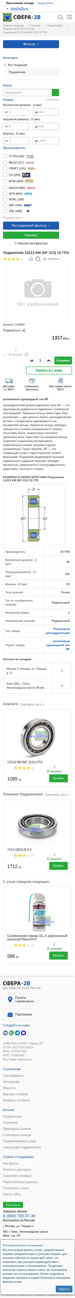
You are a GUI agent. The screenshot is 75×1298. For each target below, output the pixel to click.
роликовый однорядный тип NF (58, 645)
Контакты (13, 1205)
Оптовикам (11, 1082)
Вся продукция (17, 64)
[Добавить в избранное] (38, 259)
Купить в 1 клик (49, 370)
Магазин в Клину (15, 1094)
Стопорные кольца (17, 1135)
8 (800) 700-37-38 (19, 1216)
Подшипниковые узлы (19, 1141)
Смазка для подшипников (22, 1147)
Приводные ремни (17, 1128)
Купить (58, 778)
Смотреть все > (32, 704)
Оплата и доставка (17, 1169)
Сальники (10, 1122)
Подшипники (12, 1116)
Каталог (9, 1110)
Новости (9, 1088)
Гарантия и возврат (17, 1175)
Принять (64, 1289)
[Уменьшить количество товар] (32, 360)
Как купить (10, 1163)
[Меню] (69, 17)
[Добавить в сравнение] (31, 259)
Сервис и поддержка (18, 1157)
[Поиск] (60, 17)
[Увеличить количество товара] (49, 360)
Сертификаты (13, 1075)
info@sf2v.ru (19, 8)
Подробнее (45, 3)
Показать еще (12, 217)
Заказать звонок (15, 1211)
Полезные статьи (16, 1188)
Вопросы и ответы (16, 1100)
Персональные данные (20, 1182)
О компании (12, 1069)
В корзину (63, 360)
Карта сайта (12, 1194)
